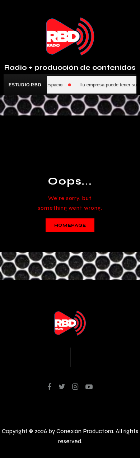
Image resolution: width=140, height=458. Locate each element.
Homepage (70, 225)
